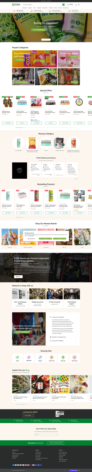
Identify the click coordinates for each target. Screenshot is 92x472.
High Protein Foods (60, 150)
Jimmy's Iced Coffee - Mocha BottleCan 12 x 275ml (50, 112)
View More (45, 92)
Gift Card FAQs (38, 459)
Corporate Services (15, 455)
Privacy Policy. (31, 235)
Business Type (65, 7)
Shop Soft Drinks (18, 59)
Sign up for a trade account (21, 331)
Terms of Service (38, 453)
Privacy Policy (38, 456)
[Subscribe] (57, 434)
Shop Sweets (73, 56)
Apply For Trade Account (38, 29)
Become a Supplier (62, 455)
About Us (13, 452)
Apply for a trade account (55, 442)
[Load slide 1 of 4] (44, 39)
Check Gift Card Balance (63, 459)
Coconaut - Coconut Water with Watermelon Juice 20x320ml (36, 206)
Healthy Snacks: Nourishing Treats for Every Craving (32, 151)
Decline (59, 238)
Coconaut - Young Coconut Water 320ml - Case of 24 (7, 206)
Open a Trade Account (63, 452)
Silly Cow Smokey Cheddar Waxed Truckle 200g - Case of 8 (79, 112)
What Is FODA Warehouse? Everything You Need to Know (77, 397)
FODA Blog (14, 458)
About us (18, 276)
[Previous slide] (42, 40)
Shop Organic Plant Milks (20, 82)
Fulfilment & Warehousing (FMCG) (18, 453)
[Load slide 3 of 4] (46, 39)
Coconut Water (18, 150)
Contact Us (61, 458)
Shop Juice (74, 82)
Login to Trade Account (63, 453)
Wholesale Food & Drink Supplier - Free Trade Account (21, 397)
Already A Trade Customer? (53, 29)
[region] (53, 169)
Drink (34, 7)
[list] (46, 11)
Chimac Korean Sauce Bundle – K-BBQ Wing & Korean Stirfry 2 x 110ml (35, 112)
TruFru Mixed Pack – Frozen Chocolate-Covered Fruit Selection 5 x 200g (78, 206)
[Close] (91, 441)
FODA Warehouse (16, 470)
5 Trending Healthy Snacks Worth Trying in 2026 (59, 397)
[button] (78, 4)
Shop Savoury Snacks (49, 71)
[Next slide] (50, 40)
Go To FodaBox (28, 415)
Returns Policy (38, 455)
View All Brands (45, 225)
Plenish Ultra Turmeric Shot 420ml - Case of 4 (6, 112)
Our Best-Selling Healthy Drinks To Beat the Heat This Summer (40, 397)
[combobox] (43, 4)
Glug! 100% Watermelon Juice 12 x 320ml (20, 206)
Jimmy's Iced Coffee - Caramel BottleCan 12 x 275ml (64, 112)
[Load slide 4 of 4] (47, 39)
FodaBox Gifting (15, 456)
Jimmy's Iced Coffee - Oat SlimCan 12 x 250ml (63, 206)
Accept (45, 238)
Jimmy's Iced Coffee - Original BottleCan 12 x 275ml (21, 112)
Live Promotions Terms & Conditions (42, 458)
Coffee (45, 150)
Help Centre (61, 456)
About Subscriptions (62, 461)
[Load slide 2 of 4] (45, 39)
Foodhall (29, 7)
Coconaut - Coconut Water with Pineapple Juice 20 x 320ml (50, 206)
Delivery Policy (38, 452)
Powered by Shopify (22, 470)
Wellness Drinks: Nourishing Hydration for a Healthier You (73, 151)
